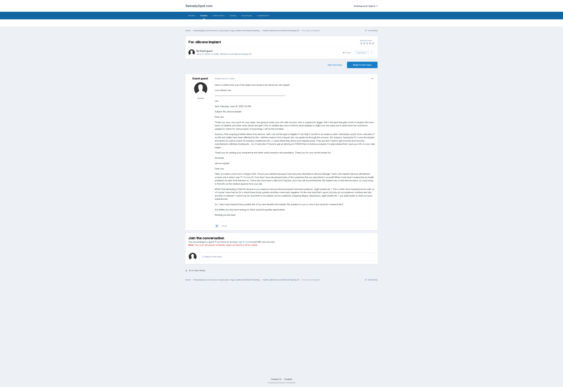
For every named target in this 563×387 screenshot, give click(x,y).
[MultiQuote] (217, 226)
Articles (191, 15)
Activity (233, 15)
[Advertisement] (273, 331)
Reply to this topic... (213, 256)
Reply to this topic (362, 65)
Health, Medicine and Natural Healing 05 (232, 54)
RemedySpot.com (198, 6)
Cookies (288, 379)
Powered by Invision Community (281, 383)
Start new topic (335, 65)
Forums (203, 15)
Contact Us (276, 379)
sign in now (244, 242)
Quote (224, 226)
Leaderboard (263, 15)
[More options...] (372, 78)
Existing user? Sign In (365, 6)
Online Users (218, 15)
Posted (224, 78)
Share (347, 52)
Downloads (247, 15)
